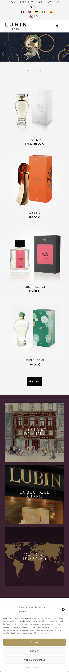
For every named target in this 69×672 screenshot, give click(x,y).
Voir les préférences (34, 659)
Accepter (34, 642)
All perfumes (23, 2)
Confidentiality (37, 667)
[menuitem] (22, 2)
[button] (64, 609)
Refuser (34, 651)
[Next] (66, 55)
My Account (49, 2)
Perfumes (34, 71)
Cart (36, 7)
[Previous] (3, 55)
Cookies (27, 667)
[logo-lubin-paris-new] (28, 26)
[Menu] (47, 26)
